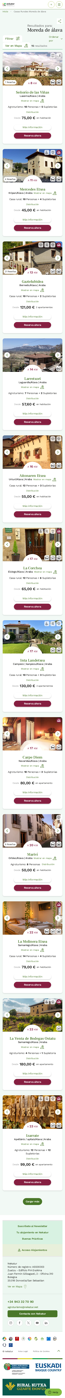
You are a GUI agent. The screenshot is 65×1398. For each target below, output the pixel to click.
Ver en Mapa (13, 45)
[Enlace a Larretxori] (32, 355)
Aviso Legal (23, 1351)
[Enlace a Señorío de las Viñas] (32, 68)
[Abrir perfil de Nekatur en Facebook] (19, 1323)
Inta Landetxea (32, 660)
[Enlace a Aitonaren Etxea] (32, 452)
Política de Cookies (41, 1351)
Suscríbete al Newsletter (32, 1226)
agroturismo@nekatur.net (23, 1307)
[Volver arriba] (58, 1351)
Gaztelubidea (32, 281)
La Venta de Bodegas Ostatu (33, 1038)
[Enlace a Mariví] (32, 831)
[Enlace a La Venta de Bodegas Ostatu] (32, 1015)
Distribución (32, 112)
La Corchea (32, 568)
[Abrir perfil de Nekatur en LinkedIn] (46, 1323)
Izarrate (32, 1135)
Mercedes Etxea (32, 189)
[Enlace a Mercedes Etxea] (32, 165)
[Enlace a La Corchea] (32, 544)
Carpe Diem (32, 757)
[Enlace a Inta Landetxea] (32, 637)
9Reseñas (10, 844)
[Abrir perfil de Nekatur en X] (28, 1323)
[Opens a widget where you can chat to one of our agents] (53, 1392)
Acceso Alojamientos (34, 1250)
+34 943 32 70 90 (21, 1302)
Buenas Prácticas (32, 1238)
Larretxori (32, 378)
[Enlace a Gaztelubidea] (32, 258)
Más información (32, 127)
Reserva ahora (32, 135)
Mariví (32, 854)
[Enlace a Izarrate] (32, 1112)
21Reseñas (10, 271)
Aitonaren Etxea (32, 475)
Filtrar (9, 38)
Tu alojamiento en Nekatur (32, 1232)
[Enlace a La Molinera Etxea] (32, 918)
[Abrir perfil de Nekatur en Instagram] (11, 1323)
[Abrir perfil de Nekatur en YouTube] (37, 1323)
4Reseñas (10, 179)
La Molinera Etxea (32, 941)
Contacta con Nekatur (32, 1313)
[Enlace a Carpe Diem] (32, 734)
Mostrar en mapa (30, 100)
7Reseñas (10, 82)
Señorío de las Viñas (32, 92)
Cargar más (32, 1201)
